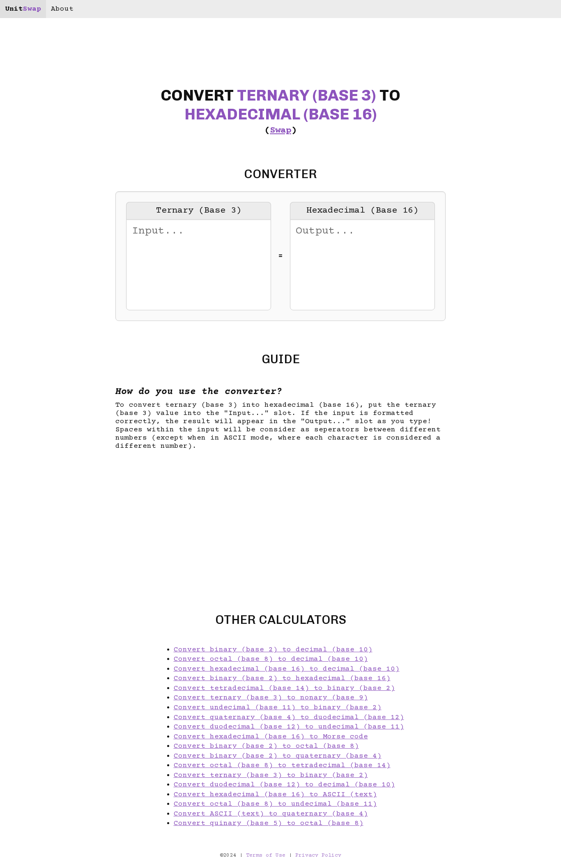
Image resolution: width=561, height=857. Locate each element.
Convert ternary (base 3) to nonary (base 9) (271, 698)
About (62, 9)
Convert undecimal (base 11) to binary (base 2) (278, 707)
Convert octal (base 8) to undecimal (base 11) (275, 804)
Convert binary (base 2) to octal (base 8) (266, 746)
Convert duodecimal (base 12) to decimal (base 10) (284, 785)
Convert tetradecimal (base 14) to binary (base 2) (284, 688)
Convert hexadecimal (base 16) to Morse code (271, 737)
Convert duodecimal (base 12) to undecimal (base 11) (289, 727)
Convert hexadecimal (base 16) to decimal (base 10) (287, 669)
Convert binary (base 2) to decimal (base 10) (273, 650)
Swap (280, 131)
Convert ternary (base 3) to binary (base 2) (271, 775)
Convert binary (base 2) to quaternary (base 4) (278, 756)
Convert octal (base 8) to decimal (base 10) (271, 659)
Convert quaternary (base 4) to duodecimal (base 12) (289, 717)
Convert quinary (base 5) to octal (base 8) (268, 823)
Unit (23, 9)
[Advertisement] (51, 428)
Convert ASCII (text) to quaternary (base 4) (271, 814)
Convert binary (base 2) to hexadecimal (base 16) (282, 678)
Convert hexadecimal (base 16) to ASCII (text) (275, 795)
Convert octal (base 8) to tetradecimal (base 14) (282, 765)
